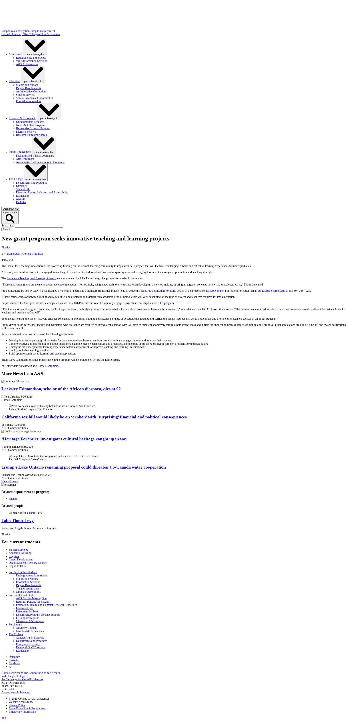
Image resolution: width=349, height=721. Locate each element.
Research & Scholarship (22, 118)
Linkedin (14, 660)
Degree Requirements (28, 88)
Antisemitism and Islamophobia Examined (40, 162)
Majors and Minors (27, 84)
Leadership (22, 195)
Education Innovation (28, 101)
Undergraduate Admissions (31, 575)
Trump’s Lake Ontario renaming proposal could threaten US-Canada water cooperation (83, 467)
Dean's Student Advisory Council (28, 562)
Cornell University (12, 34)
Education (14, 81)
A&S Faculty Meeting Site (31, 598)
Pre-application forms (159, 290)
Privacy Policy (17, 705)
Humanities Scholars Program (33, 128)
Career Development (21, 559)
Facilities (21, 202)
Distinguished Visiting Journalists (35, 155)
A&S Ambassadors (27, 64)
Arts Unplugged (25, 158)
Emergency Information (22, 711)
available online (215, 290)
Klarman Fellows (26, 131)
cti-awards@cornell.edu (271, 290)
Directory (21, 185)
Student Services (25, 94)
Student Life (23, 189)
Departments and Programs (31, 182)
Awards (20, 198)
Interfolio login (24, 608)
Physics (13, 498)
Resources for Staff (27, 611)
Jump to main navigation (15, 31)
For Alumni (15, 624)
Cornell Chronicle (32, 253)
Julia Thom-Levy (17, 520)
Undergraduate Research (30, 121)
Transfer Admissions (27, 588)
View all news (9, 481)
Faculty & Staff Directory (30, 647)
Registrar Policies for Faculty (32, 601)
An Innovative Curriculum (31, 91)
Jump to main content (42, 31)
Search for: (8, 225)
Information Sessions (28, 582)
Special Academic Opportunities (34, 98)
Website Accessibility (21, 701)
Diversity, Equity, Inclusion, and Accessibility (42, 192)
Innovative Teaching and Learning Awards (31, 278)
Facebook (14, 663)
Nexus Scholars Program (30, 125)
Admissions (15, 54)
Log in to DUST (18, 566)
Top (3, 717)
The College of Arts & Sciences (41, 34)
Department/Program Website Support (38, 614)
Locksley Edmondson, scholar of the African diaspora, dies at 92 (61, 388)
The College (16, 179)
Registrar (14, 556)
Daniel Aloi (14, 253)
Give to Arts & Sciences (30, 631)
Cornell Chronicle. (48, 365)
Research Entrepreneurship (31, 134)
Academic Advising (20, 552)
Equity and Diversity (28, 644)
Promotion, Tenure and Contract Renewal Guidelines (46, 604)
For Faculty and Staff (21, 595)
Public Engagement (20, 151)
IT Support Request (27, 617)
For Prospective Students (23, 572)
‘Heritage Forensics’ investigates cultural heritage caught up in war (64, 439)
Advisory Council (26, 627)
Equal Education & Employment (27, 708)
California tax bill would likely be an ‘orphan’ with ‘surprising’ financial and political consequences (94, 417)
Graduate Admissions (28, 591)
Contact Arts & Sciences (30, 637)
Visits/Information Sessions (31, 60)
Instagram (14, 656)
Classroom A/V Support (30, 621)
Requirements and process (31, 57)
